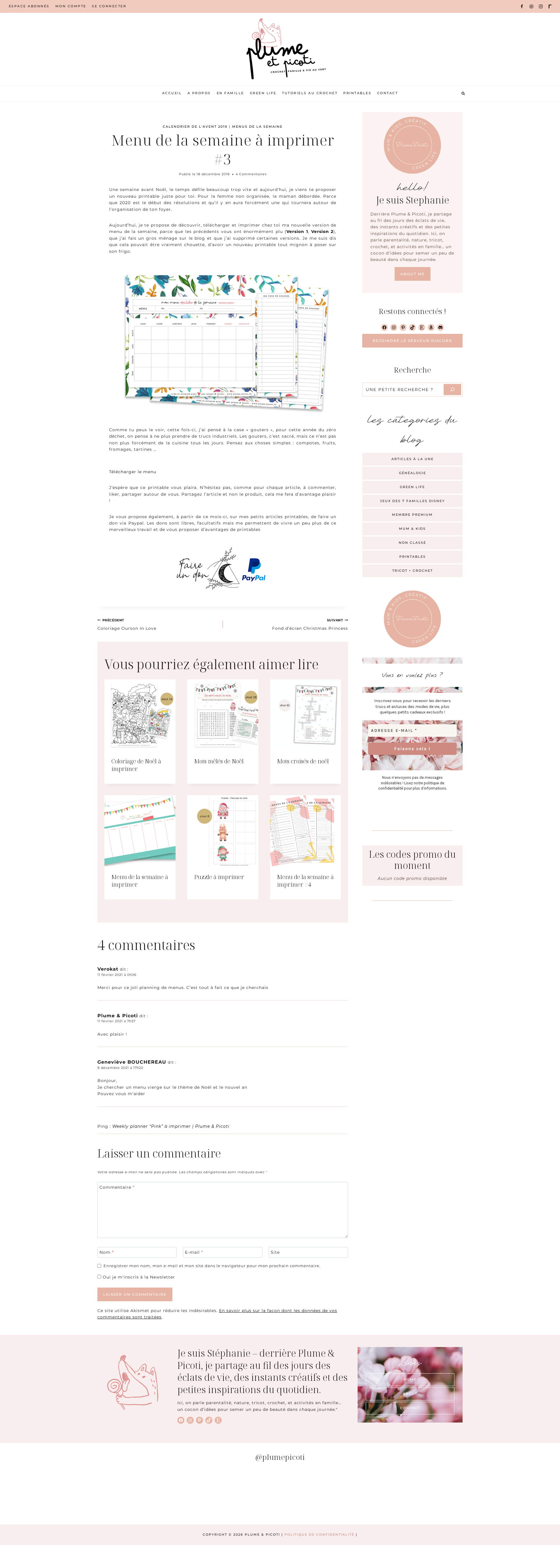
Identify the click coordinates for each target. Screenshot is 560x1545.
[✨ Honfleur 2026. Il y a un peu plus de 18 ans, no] (233, 1495)
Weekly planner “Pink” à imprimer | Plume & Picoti (171, 1126)
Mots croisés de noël (303, 761)
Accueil (172, 93)
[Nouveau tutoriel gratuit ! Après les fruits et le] (326, 1495)
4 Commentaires (251, 174)
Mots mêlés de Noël (219, 761)
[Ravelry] (550, 6)
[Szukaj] (452, 389)
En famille (230, 93)
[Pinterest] (531, 6)
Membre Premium (412, 515)
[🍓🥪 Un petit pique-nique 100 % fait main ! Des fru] (139, 1495)
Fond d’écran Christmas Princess (310, 624)
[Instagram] (541, 6)
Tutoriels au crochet (309, 93)
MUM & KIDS (412, 529)
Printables (357, 93)
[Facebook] (522, 6)
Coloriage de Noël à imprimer (136, 764)
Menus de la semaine (257, 126)
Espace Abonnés (29, 6)
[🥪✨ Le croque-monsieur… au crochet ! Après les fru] (45, 1495)
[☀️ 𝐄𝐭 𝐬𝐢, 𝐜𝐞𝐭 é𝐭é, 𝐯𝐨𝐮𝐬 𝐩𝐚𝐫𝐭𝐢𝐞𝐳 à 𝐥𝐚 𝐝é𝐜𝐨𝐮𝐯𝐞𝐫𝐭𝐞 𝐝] (420, 1495)
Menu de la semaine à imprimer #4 (305, 880)
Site (275, 1252)
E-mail (194, 1252)
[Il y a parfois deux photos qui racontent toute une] (514, 1495)
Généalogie (412, 473)
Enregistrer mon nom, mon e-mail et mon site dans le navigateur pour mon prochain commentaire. (212, 1266)
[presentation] (140, 714)
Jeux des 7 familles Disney (412, 501)
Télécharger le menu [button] (132, 471)
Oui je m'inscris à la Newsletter (138, 1277)
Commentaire (116, 1187)
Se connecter (109, 6)
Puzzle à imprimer (219, 877)
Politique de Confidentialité (319, 1534)
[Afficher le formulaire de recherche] (463, 93)
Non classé (412, 543)
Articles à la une (412, 459)
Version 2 (322, 231)
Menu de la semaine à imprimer (139, 880)
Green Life (263, 93)
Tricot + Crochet (412, 571)
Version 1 (297, 231)
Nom (106, 1252)
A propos (199, 93)
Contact (387, 93)
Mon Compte (70, 6)
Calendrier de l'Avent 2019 (195, 126)
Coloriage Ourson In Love (126, 624)
